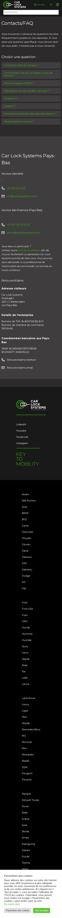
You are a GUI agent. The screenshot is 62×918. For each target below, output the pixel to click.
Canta (25, 525)
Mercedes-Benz (31, 729)
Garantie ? (10, 106)
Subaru (26, 850)
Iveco (25, 652)
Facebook (22, 437)
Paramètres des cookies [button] (17, 910)
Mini (24, 748)
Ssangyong (28, 843)
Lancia (25, 684)
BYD (24, 519)
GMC (25, 621)
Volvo (25, 869)
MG (24, 735)
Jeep (25, 665)
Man (24, 717)
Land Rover (28, 698)
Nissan (25, 760)
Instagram (22, 443)
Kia (23, 671)
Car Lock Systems (13, 1)
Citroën (26, 544)
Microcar (27, 742)
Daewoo (27, 557)
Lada (24, 677)
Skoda (25, 831)
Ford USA (27, 608)
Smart (25, 837)
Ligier (25, 710)
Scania (25, 818)
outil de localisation (29, 250)
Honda (26, 627)
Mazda (26, 723)
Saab (25, 812)
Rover (25, 806)
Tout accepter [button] (41, 910)
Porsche (27, 779)
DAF (24, 563)
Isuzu (25, 646)
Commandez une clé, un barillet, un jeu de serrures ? (28, 74)
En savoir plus (12, 904)
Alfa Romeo (29, 500)
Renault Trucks (30, 800)
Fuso (25, 615)
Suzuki (25, 856)
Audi (24, 506)
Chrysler (26, 538)
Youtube (21, 430)
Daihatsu (27, 569)
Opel (24, 767)
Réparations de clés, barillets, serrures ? (26, 90)
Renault (26, 793)
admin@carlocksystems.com (23, 232)
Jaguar (26, 658)
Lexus (25, 704)
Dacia (25, 550)
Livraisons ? (10, 98)
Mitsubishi (28, 754)
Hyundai (26, 640)
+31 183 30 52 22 (16, 188)
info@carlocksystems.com (22, 196)
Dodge (26, 575)
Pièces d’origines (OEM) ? (19, 83)
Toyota (26, 862)
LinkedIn (21, 424)
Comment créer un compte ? (21, 65)
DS (23, 582)
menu (57, 5)
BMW (25, 513)
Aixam (25, 494)
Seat (24, 825)
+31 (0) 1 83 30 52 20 (18, 224)
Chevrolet (27, 531)
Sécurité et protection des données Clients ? (30, 113)
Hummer (27, 633)
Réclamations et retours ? (19, 121)
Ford (24, 602)
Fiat (24, 588)
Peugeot (27, 773)
